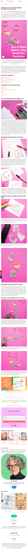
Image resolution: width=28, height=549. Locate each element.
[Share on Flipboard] (1, 273)
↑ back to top (14, 520)
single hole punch (4, 88)
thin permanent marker (12, 89)
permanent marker (4, 89)
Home (2, 4)
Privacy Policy (14, 525)
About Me (14, 487)
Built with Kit (14, 425)
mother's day (6, 4)
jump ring (2, 93)
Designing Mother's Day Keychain (6, 78)
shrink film (18, 15)
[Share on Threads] (1, 277)
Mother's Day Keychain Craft (6, 77)
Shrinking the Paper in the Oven (6, 81)
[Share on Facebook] (1, 275)
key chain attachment (4, 94)
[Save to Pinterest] (1, 271)
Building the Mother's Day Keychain (7, 82)
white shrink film (3, 87)
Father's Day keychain (18, 391)
